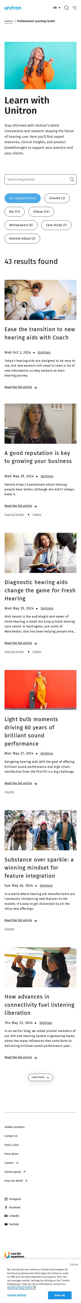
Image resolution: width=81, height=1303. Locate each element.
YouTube (14, 1224)
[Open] (74, 8)
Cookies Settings (16, 1295)
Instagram (15, 1199)
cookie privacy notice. (20, 1287)
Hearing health (14, 514)
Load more (38, 1077)
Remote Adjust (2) (22, 238)
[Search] (66, 8)
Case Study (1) (56, 225)
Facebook (14, 1207)
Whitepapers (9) (21, 225)
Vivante (9, 792)
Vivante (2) (57, 198)
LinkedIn (14, 1216)
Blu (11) (14, 211)
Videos (37, 514)
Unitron (44, 352)
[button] (72, 179)
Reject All (59, 1295)
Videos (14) (41, 211)
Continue (74, 1264)
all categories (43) (22, 198)
